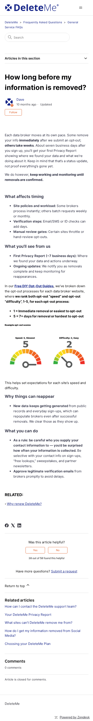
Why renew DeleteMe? (24, 504)
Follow (13, 112)
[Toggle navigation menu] (80, 7)
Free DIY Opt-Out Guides (33, 286)
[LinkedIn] (19, 525)
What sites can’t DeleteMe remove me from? (38, 623)
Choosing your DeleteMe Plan (28, 644)
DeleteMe (11, 22)
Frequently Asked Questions (42, 22)
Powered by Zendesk (75, 717)
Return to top (15, 586)
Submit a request (64, 571)
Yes (35, 550)
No (57, 550)
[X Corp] (13, 525)
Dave (20, 99)
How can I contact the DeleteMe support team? (41, 606)
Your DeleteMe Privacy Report (28, 615)
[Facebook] (7, 525)
